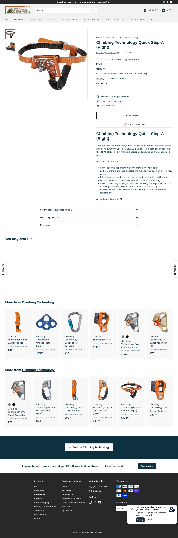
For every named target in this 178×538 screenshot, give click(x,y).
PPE (6, 19)
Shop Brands (138, 19)
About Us (66, 490)
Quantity (101, 83)
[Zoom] (52, 64)
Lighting (51, 19)
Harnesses (36, 19)
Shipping (100, 78)
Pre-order (132, 115)
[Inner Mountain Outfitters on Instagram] (90, 502)
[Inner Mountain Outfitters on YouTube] (99, 502)
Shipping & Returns (71, 498)
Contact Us (67, 494)
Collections (110, 37)
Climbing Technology (128, 37)
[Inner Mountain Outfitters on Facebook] (95, 502)
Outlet (154, 19)
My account (67, 510)
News (64, 486)
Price (99, 64)
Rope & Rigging (70, 19)
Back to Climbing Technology (90, 447)
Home (99, 37)
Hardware (19, 19)
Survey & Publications (96, 19)
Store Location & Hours (73, 502)
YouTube (66, 506)
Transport (120, 19)
